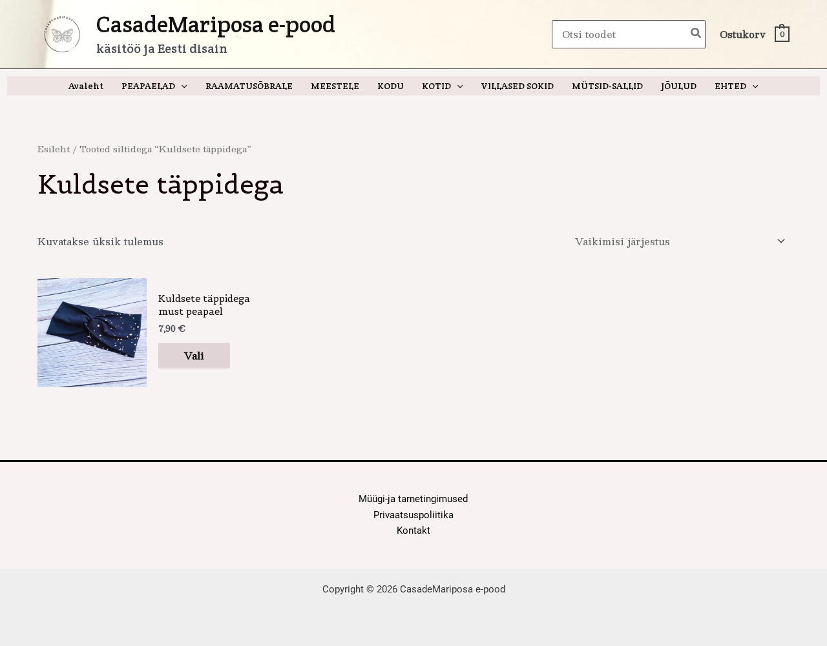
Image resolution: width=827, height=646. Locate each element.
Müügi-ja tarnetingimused (413, 499)
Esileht (53, 148)
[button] (181, 86)
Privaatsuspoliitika (413, 515)
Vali (194, 355)
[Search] (696, 34)
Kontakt (413, 530)
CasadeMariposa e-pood (215, 24)
